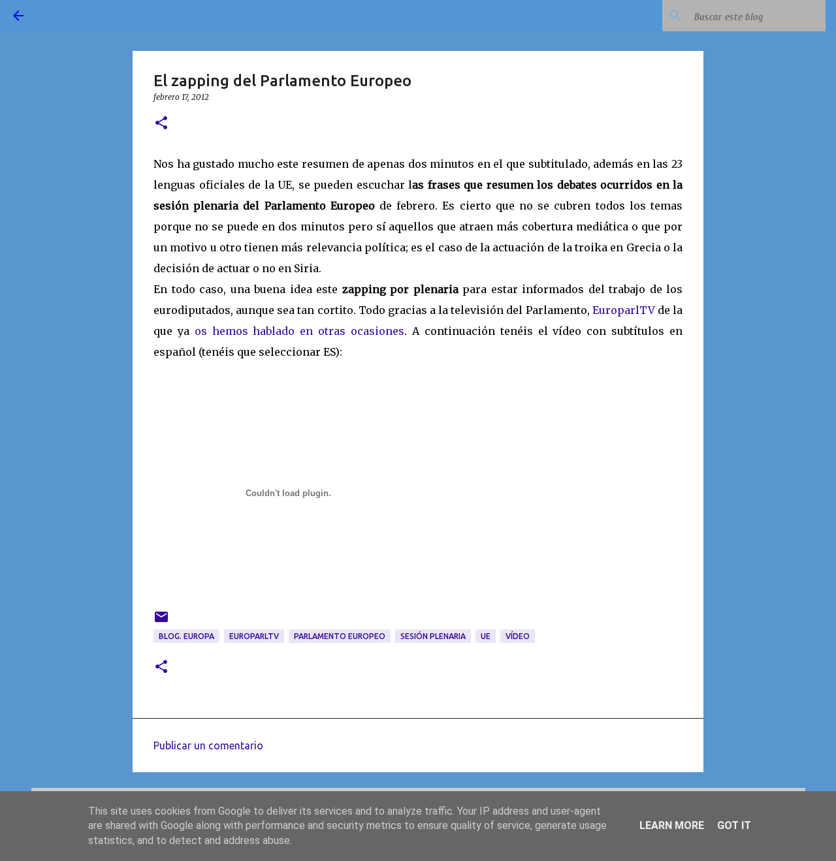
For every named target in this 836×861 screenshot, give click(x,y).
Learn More (671, 825)
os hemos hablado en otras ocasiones (299, 330)
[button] (161, 124)
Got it (734, 825)
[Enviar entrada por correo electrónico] (161, 622)
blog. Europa (186, 636)
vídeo (518, 636)
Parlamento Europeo (339, 636)
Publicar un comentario (208, 745)
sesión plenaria (433, 636)
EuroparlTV (623, 310)
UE (485, 636)
